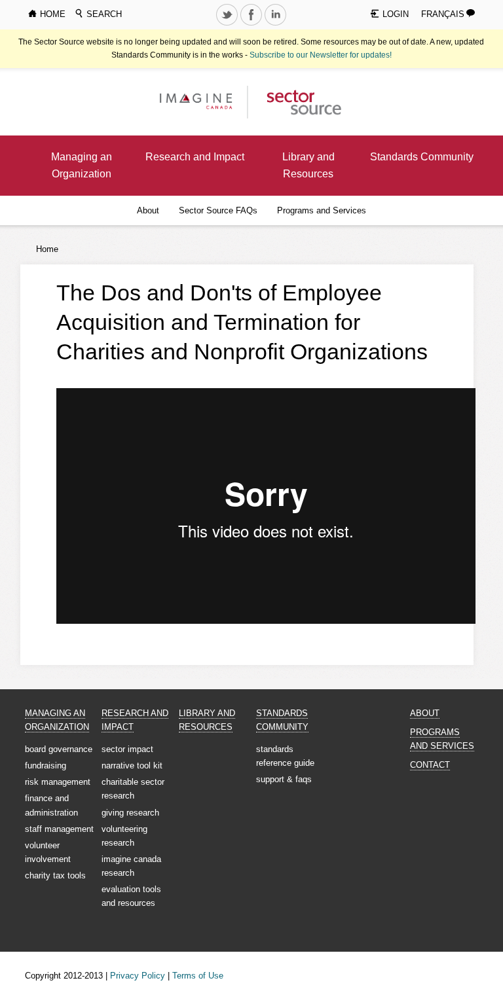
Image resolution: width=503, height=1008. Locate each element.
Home (47, 249)
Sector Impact (127, 749)
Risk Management (57, 782)
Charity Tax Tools (55, 875)
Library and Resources (308, 165)
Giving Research (130, 813)
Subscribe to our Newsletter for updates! (321, 55)
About (148, 210)
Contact (430, 765)
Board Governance (58, 749)
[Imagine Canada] (298, 101)
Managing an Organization (81, 165)
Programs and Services (321, 210)
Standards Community (422, 156)
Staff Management (59, 829)
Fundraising (45, 765)
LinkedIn (277, 25)
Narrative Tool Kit (132, 765)
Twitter (228, 25)
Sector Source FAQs (218, 210)
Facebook (253, 25)
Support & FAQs (284, 779)
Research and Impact (194, 156)
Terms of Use (197, 976)
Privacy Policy (137, 976)
